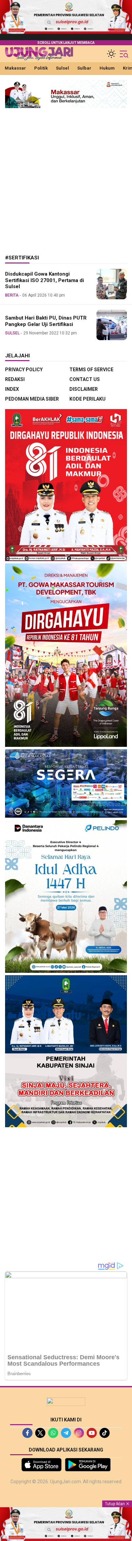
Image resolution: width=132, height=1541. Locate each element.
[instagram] (79, 1433)
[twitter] (40, 1433)
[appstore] (41, 1464)
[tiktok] (105, 1433)
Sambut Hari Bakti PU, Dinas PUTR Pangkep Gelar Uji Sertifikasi (46, 321)
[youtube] (92, 1433)
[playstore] (88, 1464)
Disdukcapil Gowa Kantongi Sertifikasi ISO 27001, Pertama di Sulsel (44, 280)
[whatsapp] (53, 1433)
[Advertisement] (66, 176)
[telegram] (66, 1433)
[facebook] (27, 1433)
